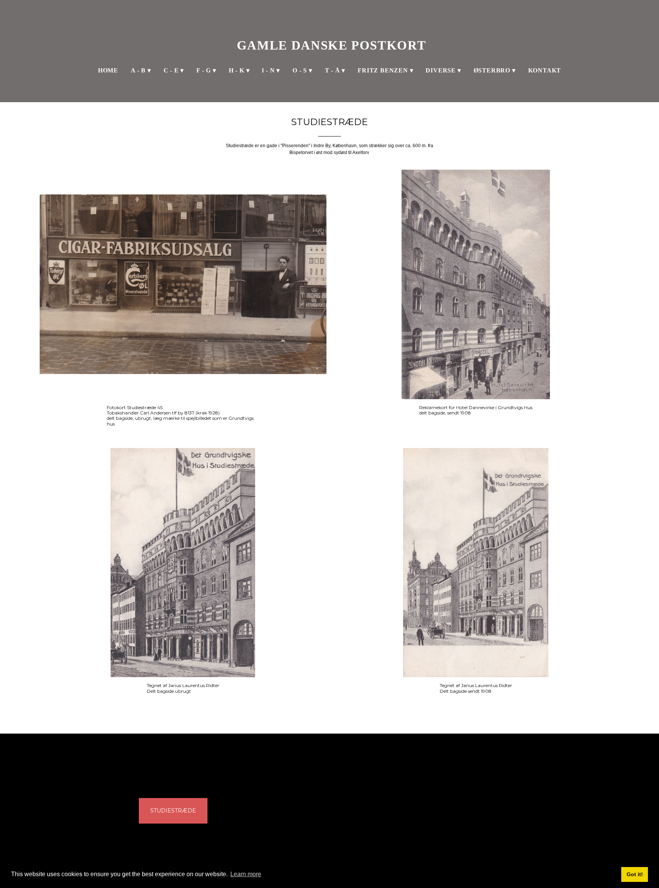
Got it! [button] (635, 874)
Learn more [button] (245, 874)
